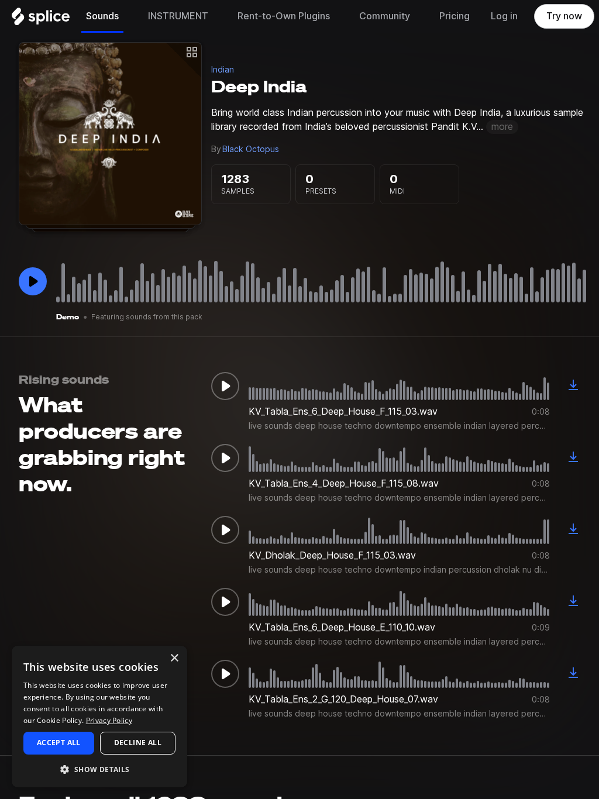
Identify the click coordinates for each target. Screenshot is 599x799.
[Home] (41, 19)
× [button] (174, 658)
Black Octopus (250, 149)
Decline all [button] (137, 743)
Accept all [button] (59, 743)
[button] (99, 769)
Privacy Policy (109, 720)
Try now (564, 16)
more (502, 126)
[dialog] (99, 716)
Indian (222, 69)
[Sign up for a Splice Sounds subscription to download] (573, 386)
